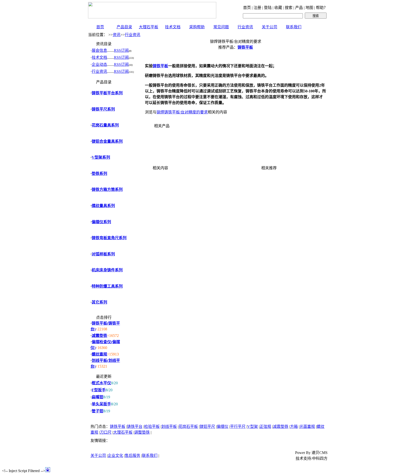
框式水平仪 (101, 383)
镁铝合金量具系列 (107, 141)
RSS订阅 (121, 50)
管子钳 (97, 411)
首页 (100, 27)
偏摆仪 (222, 426)
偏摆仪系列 (101, 222)
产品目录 (124, 27)
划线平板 (169, 426)
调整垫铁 (142, 432)
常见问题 (221, 27)
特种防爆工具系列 (107, 286)
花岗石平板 (188, 426)
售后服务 (132, 455)
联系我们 (293, 27)
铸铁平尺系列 (103, 109)
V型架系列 (101, 157)
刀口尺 (106, 432)
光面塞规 (307, 426)
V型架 (252, 426)
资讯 (116, 35)
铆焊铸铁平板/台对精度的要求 (182, 112)
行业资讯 (245, 27)
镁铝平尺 (207, 426)
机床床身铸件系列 (107, 270)
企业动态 (99, 64)
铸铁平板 (117, 426)
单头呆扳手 (101, 404)
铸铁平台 (134, 426)
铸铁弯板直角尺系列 (109, 238)
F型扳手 (99, 390)
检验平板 (152, 426)
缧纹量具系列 (103, 206)
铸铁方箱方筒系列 (107, 189)
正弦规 (265, 426)
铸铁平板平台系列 (107, 93)
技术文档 (172, 27)
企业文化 (115, 455)
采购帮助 (197, 27)
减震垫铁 (99, 336)
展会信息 (99, 50)
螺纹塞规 (99, 354)
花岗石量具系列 (105, 125)
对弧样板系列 (103, 254)
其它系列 (99, 302)
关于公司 (269, 27)
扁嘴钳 (97, 397)
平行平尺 (238, 426)
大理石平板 (148, 27)
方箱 (294, 426)
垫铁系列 (99, 173)
